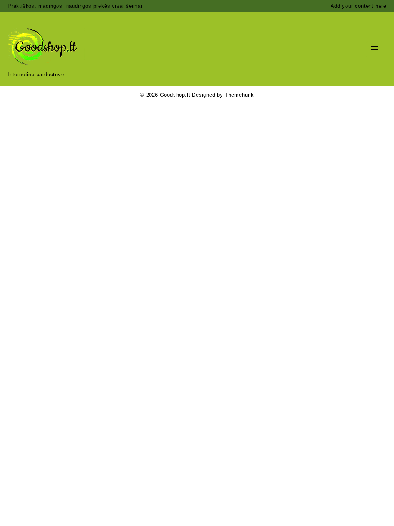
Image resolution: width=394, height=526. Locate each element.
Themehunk (239, 95)
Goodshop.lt (175, 95)
